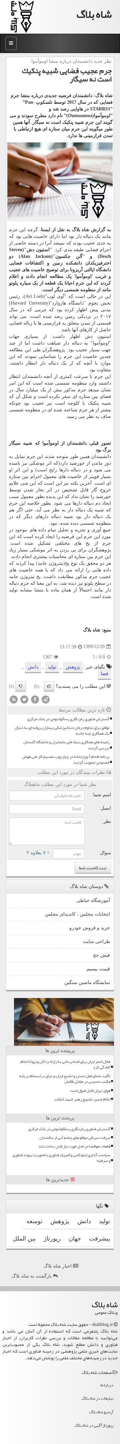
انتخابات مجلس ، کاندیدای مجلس (77, 914)
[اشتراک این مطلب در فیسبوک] (35, 698)
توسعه (34, 1221)
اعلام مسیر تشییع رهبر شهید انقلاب (82, 1099)
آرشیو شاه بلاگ (101, 1412)
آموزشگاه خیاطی (93, 900)
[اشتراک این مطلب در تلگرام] (45, 698)
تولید (52, 666)
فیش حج (101, 955)
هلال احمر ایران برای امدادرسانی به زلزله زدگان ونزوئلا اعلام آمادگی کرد (65, 1064)
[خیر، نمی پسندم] (20, 686)
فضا (104, 673)
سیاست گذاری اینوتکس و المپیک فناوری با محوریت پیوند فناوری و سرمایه (61, 1157)
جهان (75, 1238)
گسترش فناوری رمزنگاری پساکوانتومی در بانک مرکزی (68, 719)
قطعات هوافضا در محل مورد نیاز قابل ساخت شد (74, 1146)
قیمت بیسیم (98, 968)
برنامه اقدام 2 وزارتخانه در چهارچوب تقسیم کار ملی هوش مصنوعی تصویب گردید (65, 759)
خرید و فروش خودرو (89, 927)
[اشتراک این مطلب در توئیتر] (24, 698)
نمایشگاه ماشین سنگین (87, 982)
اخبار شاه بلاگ (58, 1266)
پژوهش (73, 666)
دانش (33, 666)
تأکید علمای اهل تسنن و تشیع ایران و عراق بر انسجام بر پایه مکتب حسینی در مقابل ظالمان (64, 1078)
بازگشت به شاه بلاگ (32, 1276)
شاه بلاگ (94, 14)
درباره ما (106, 1385)
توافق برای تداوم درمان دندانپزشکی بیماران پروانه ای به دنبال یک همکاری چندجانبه (62, 730)
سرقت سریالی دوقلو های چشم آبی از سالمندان (74, 1137)
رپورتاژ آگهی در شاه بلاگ (93, 1425)
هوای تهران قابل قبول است (90, 1090)
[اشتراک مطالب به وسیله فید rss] (13, 698)
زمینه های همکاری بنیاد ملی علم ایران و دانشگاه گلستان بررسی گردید (66, 745)
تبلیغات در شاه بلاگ (97, 1398)
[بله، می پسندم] (49, 686)
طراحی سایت (96, 941)
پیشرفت (99, 1238)
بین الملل (24, 1238)
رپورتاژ (52, 1238)
